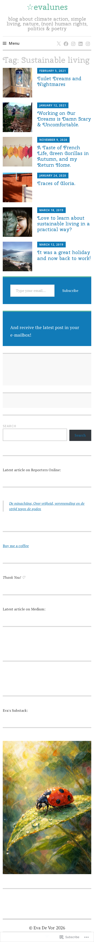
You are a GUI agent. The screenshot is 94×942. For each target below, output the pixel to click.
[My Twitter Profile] (58, 39)
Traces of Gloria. (56, 183)
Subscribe (70, 290)
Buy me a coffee (16, 545)
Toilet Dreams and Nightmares (59, 81)
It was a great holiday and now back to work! (64, 255)
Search (9, 426)
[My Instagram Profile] (72, 39)
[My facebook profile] (65, 39)
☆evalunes (47, 6)
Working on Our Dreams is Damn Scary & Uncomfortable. (64, 119)
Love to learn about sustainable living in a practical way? (63, 224)
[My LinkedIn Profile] (80, 39)
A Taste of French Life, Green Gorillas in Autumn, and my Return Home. (63, 156)
